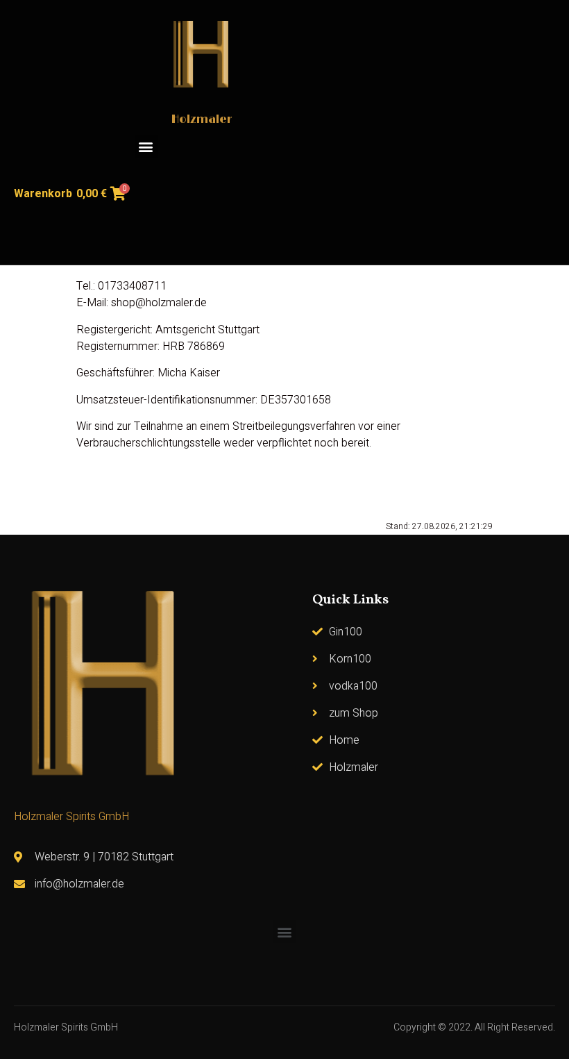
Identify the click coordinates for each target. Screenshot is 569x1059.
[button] (146, 146)
